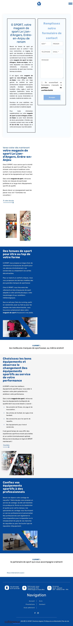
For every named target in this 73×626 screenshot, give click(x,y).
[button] (36, 573)
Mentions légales (38, 621)
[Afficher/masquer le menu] (70, 3)
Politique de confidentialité (52, 621)
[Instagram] (38, 613)
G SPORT (29, 621)
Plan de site (65, 621)
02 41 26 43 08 (14, 588)
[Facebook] (35, 613)
